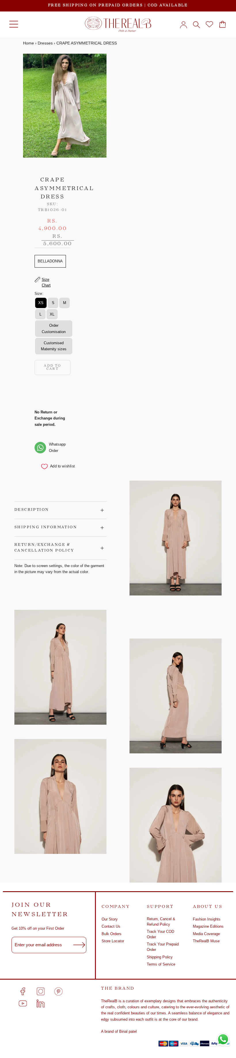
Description (31, 510)
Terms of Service (161, 964)
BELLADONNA (50, 261)
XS (40, 303)
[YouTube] (22, 1003)
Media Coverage (206, 934)
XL (52, 314)
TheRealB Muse (206, 941)
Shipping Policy (160, 957)
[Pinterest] (58, 991)
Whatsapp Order (57, 447)
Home (28, 43)
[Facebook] (22, 991)
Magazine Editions (208, 926)
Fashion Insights (206, 919)
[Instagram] (40, 991)
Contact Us (111, 926)
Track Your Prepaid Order (163, 947)
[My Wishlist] (209, 24)
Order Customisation (54, 328)
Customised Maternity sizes (53, 346)
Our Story (110, 919)
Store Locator (113, 941)
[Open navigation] (14, 24)
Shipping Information (45, 527)
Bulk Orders (111, 934)
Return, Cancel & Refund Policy (161, 922)
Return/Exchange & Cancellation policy (44, 547)
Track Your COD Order (160, 934)
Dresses (45, 43)
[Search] (196, 24)
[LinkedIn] (40, 1003)
